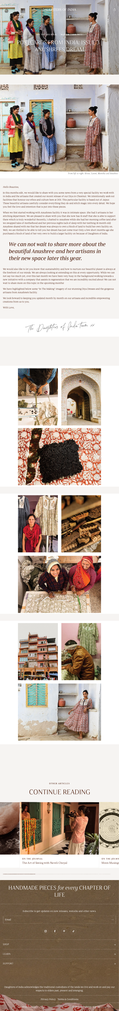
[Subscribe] (112, 919)
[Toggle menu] (4, 9)
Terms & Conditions (67, 999)
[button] (59, 944)
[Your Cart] (114, 9)
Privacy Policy (48, 999)
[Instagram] (45, 931)
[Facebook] (55, 931)
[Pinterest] (64, 931)
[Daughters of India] (59, 9)
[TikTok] (73, 931)
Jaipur (105, 199)
